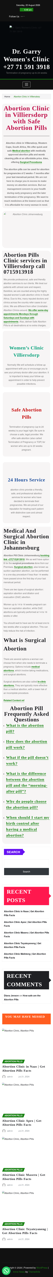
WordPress (41, 1267)
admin (10, 1076)
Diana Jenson (11, 995)
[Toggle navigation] (26, 84)
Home (7, 96)
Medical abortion (21, 150)
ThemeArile (34, 1271)
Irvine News (19, 1271)
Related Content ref (14, 700)
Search (13, 852)
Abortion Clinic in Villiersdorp (27, 96)
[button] (6, 1271)
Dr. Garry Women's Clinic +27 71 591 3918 (26, 59)
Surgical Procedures (31, 162)
